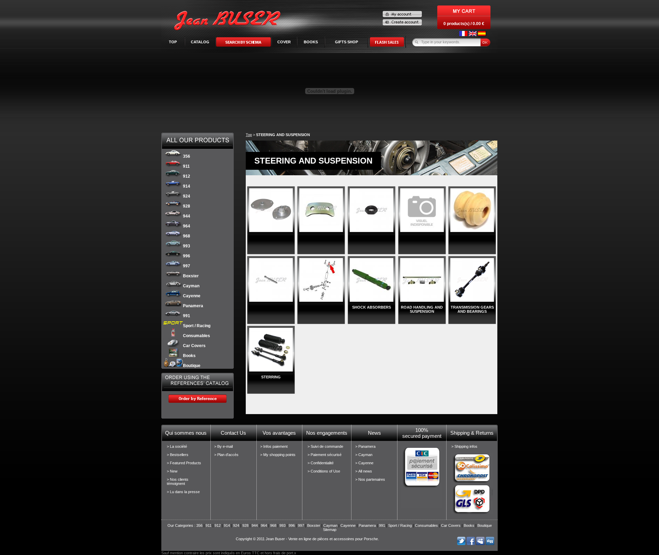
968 (186, 236)
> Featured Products (184, 463)
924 (186, 196)
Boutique (191, 365)
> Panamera (365, 446)
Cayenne (191, 295)
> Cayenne (364, 463)
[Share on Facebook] (470, 544)
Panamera (193, 305)
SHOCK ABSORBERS (371, 307)
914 (186, 186)
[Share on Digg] (490, 544)
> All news (363, 471)
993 (186, 246)
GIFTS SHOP (346, 42)
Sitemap (329, 530)
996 (186, 256)
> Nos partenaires (370, 479)
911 (186, 166)
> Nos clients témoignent (177, 481)
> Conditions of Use (324, 471)
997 (186, 266)
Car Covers (194, 345)
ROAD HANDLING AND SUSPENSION (422, 309)
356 (186, 156)
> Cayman (363, 455)
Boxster (191, 276)
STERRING (271, 377)
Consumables (196, 335)
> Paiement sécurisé (325, 455)
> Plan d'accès (226, 455)
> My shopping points (278, 455)
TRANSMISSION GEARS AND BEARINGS (472, 309)
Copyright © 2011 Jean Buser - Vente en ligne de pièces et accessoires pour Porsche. (307, 539)
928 (186, 206)
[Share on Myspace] (480, 544)
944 (186, 216)
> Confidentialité (321, 463)
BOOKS (311, 42)
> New (172, 471)
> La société (177, 446)
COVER (284, 42)
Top (173, 42)
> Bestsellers (177, 455)
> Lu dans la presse (183, 492)
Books (189, 355)
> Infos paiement (274, 446)
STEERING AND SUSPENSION (283, 135)
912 (186, 176)
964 (186, 226)
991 (186, 315)
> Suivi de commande (325, 446)
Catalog (200, 42)
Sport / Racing (196, 325)
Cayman (191, 286)
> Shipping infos (464, 446)
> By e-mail (223, 446)
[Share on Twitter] (461, 544)
